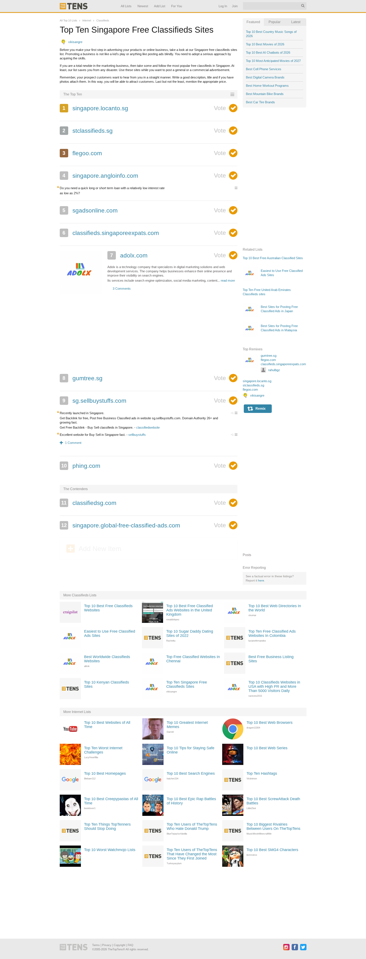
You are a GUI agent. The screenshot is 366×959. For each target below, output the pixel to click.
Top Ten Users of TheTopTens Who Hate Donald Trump (192, 826)
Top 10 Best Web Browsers (270, 722)
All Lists (126, 6)
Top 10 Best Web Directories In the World (274, 608)
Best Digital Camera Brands (265, 77)
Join (234, 6)
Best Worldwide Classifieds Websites (107, 659)
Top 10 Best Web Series (267, 748)
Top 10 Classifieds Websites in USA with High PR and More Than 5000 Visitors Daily (274, 686)
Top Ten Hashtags (262, 773)
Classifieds (102, 20)
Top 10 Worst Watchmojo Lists (109, 850)
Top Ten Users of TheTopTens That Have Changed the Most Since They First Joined (192, 854)
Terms (96, 945)
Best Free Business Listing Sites (271, 659)
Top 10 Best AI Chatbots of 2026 (268, 52)
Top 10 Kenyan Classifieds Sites (106, 684)
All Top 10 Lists (68, 20)
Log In (222, 6)
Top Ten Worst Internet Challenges (103, 750)
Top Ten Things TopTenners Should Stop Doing (107, 826)
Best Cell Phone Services (263, 69)
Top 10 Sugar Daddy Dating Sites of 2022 (189, 633)
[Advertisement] (149, 339)
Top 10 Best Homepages (105, 773)
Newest (142, 6)
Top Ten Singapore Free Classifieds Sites (186, 684)
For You (176, 6)
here (261, 580)
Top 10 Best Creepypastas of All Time (111, 801)
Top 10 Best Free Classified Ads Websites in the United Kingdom (189, 610)
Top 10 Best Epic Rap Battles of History (191, 801)
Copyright (119, 945)
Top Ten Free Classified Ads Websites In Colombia (272, 633)
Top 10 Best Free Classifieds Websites (108, 608)
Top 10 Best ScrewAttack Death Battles (273, 801)
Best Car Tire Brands (260, 102)
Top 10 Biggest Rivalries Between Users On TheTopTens (273, 826)
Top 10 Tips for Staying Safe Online (190, 750)
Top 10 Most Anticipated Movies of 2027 (273, 61)
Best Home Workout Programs (267, 85)
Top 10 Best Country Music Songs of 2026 (271, 34)
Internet (86, 20)
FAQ (130, 945)
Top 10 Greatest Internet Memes (187, 724)
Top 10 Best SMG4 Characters (272, 850)
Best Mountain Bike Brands (265, 94)
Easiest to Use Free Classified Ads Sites (109, 633)
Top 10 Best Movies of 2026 (265, 44)
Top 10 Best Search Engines (191, 773)
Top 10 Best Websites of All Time (107, 724)
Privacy (106, 945)
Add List (159, 6)
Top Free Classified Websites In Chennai (193, 659)
